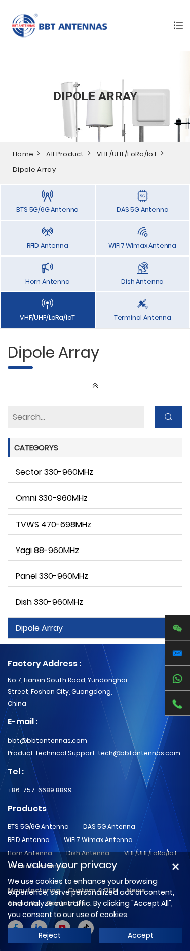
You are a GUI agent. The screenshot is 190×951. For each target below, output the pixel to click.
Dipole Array (34, 169)
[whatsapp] (177, 678)
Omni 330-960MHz (52, 498)
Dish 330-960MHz (49, 602)
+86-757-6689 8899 (40, 790)
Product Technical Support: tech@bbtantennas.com (94, 753)
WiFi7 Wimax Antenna (98, 839)
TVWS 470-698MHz (53, 524)
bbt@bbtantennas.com (47, 740)
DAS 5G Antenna (109, 826)
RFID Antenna (29, 839)
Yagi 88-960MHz (47, 550)
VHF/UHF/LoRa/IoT (127, 154)
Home (23, 154)
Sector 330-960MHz (54, 472)
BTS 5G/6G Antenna (38, 826)
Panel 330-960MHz (52, 576)
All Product (65, 154)
